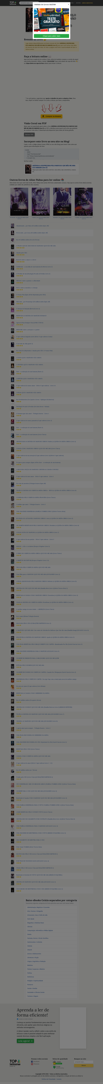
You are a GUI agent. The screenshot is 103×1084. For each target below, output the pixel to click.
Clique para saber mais (51, 36)
